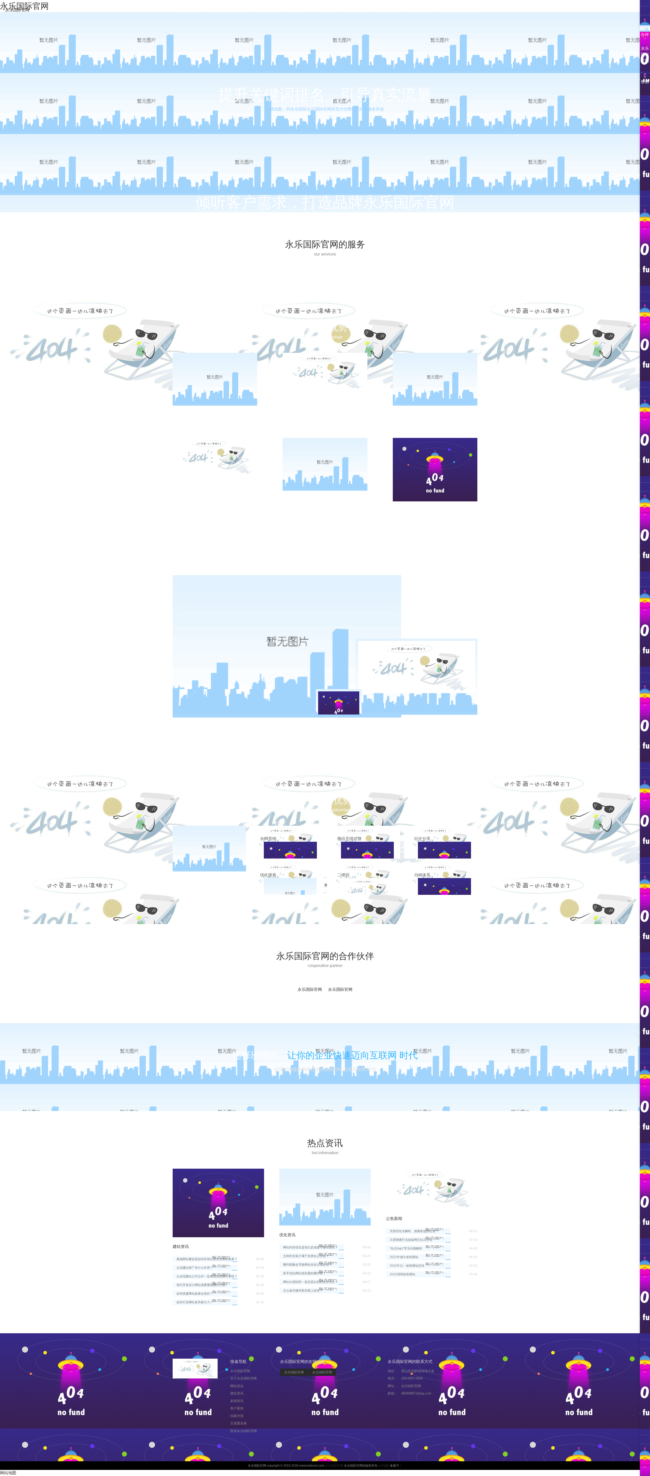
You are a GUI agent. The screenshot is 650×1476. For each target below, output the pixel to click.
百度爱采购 (419, 10)
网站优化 (267, 10)
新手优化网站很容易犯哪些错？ (304, 1273)
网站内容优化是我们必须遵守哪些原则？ (310, 1247)
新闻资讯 (327, 10)
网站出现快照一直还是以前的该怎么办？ (310, 1282)
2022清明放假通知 (402, 1274)
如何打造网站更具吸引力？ (194, 1302)
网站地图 (8, 1473)
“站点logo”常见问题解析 (406, 1248)
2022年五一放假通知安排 (407, 1265)
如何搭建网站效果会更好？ (194, 1293)
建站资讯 (297, 10)
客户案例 (357, 10)
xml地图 (383, 1465)
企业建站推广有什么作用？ (194, 1267)
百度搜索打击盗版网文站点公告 (411, 1240)
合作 (645, 35)
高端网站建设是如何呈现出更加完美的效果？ (206, 1259)
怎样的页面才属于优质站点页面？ (306, 1256)
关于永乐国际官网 (229, 10)
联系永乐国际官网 (459, 10)
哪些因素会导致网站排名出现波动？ (307, 1264)
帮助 (645, 82)
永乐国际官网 (17, 10)
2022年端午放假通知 (404, 1257)
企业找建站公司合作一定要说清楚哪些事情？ (206, 1276)
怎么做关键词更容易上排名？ (303, 1290)
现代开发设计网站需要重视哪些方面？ (202, 1285)
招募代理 (387, 10)
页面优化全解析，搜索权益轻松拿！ (414, 1231)
